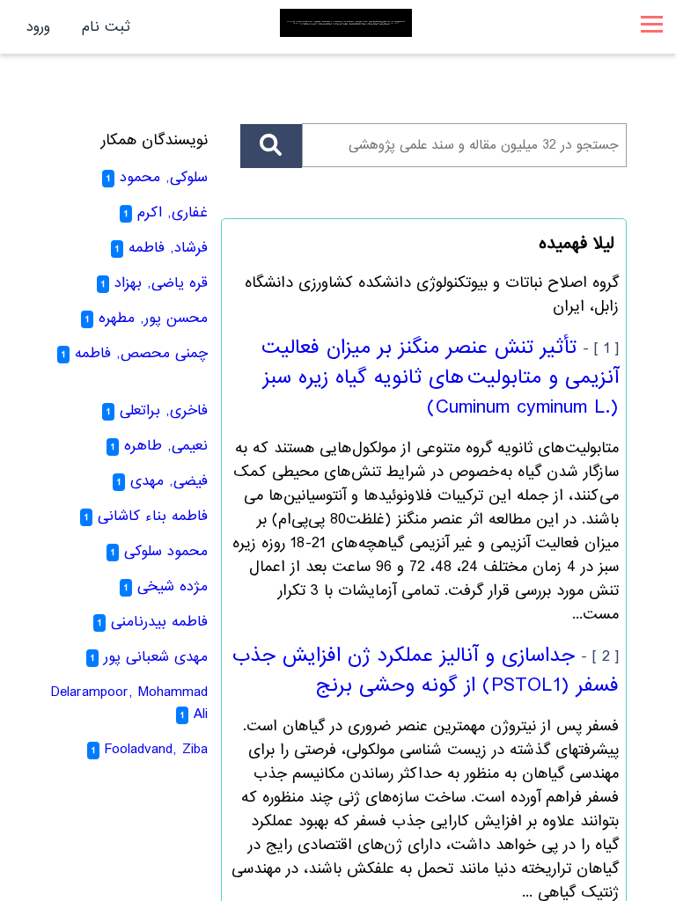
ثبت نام (106, 27)
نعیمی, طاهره (166, 446)
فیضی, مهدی (169, 481)
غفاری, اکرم (172, 212)
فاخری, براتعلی (164, 410)
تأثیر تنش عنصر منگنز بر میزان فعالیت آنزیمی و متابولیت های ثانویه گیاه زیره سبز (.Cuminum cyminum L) (440, 377)
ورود (38, 27)
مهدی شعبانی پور (156, 657)
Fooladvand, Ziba (156, 749)
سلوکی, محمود (164, 177)
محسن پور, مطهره (153, 318)
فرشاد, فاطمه (168, 248)
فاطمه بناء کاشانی (153, 516)
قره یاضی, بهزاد (161, 283)
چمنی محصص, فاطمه (141, 353)
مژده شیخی (172, 586)
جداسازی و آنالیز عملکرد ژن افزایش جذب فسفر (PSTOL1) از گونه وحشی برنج (425, 670)
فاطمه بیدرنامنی (159, 622)
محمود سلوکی (166, 551)
